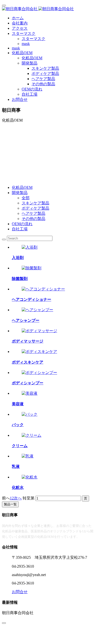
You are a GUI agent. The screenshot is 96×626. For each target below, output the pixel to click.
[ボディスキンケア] (39, 351)
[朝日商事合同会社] (48, 9)
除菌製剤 (20, 279)
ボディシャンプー (27, 383)
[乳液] (27, 456)
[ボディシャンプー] (39, 372)
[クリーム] (31, 435)
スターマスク (33, 39)
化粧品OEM (32, 58)
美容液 (18, 404)
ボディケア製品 (35, 208)
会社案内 (20, 23)
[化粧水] (29, 477)
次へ (18, 498)
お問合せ (20, 99)
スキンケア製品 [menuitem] (45, 68)
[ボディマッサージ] (39, 331)
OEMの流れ (32, 89)
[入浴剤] (29, 247)
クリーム (20, 446)
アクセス (20, 28)
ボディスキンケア (27, 362)
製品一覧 (10, 504)
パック (18, 425)
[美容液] (29, 393)
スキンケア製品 (35, 203)
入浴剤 (18, 258)
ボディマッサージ (27, 341)
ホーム (18, 18)
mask (26, 44)
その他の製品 (33, 218)
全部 (26, 198)
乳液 (16, 466)
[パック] (29, 414)
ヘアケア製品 (33, 213)
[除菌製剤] (31, 268)
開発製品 (20, 193)
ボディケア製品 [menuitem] (45, 73)
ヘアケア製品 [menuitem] (43, 79)
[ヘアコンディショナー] (43, 289)
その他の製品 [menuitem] (43, 84)
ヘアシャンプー (25, 320)
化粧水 (18, 487)
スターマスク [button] (23, 33)
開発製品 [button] (29, 63)
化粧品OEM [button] (22, 53)
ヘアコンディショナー (31, 299)
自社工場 (29, 94)
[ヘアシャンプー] (37, 310)
